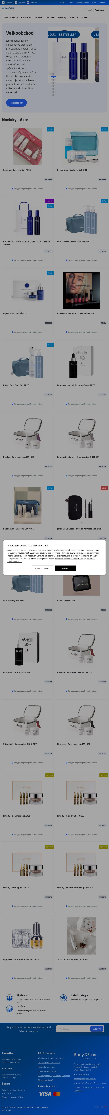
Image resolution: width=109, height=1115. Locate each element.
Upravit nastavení (42, 568)
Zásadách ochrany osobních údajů (70, 558)
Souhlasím (65, 568)
